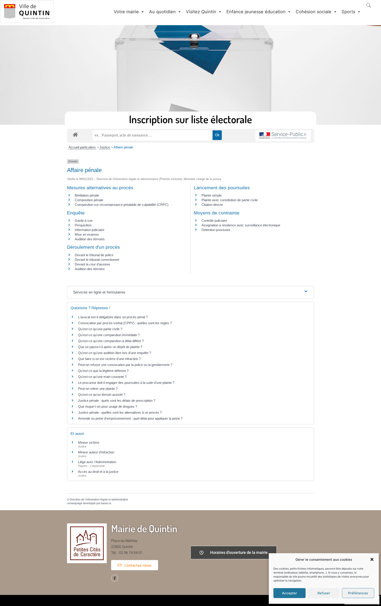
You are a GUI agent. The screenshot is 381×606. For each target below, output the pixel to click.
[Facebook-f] (114, 578)
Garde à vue (84, 220)
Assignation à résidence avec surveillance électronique (241, 225)
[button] (372, 559)
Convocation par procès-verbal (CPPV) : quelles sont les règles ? (125, 323)
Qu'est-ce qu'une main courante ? (102, 377)
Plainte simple (212, 195)
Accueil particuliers (83, 147)
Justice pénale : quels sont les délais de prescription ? (116, 400)
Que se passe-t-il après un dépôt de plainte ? (110, 347)
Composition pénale (89, 200)
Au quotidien (162, 11)
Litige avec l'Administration (97, 462)
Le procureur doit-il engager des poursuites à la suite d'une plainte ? (126, 382)
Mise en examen (87, 234)
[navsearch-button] (368, 5)
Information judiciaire (89, 230)
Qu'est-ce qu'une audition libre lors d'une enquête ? (114, 353)
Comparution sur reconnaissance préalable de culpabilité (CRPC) (121, 204)
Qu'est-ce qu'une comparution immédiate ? (109, 335)
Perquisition (83, 225)
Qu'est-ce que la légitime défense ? (103, 371)
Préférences (358, 593)
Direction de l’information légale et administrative (99, 499)
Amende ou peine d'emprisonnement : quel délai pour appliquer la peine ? (130, 418)
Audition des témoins (90, 239)
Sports (348, 11)
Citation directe (212, 204)
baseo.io (106, 503)
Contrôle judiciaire (214, 220)
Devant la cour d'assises (92, 264)
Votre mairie (126, 11)
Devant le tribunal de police (94, 255)
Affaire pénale (123, 147)
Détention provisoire (216, 230)
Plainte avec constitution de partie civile (230, 200)
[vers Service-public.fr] (283, 135)
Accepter (289, 593)
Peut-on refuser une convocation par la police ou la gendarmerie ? (125, 365)
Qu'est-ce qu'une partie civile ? (100, 329)
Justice (105, 147)
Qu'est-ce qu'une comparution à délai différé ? (111, 341)
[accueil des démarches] (75, 134)
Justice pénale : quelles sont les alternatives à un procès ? (120, 412)
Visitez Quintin (201, 11)
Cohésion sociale (313, 11)
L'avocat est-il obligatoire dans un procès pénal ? (113, 317)
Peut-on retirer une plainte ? (98, 388)
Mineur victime (88, 442)
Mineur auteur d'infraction (96, 452)
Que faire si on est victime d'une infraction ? (109, 359)
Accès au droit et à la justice (98, 471)
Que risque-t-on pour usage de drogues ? (107, 406)
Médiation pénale (87, 195)
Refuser (324, 593)
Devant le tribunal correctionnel (97, 259)
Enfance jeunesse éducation (256, 11)
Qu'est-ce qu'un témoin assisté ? (101, 394)
